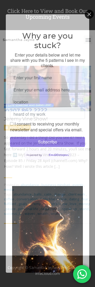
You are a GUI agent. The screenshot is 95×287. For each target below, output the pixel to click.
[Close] (89, 14)
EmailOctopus (59, 154)
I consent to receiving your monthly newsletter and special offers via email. (46, 127)
